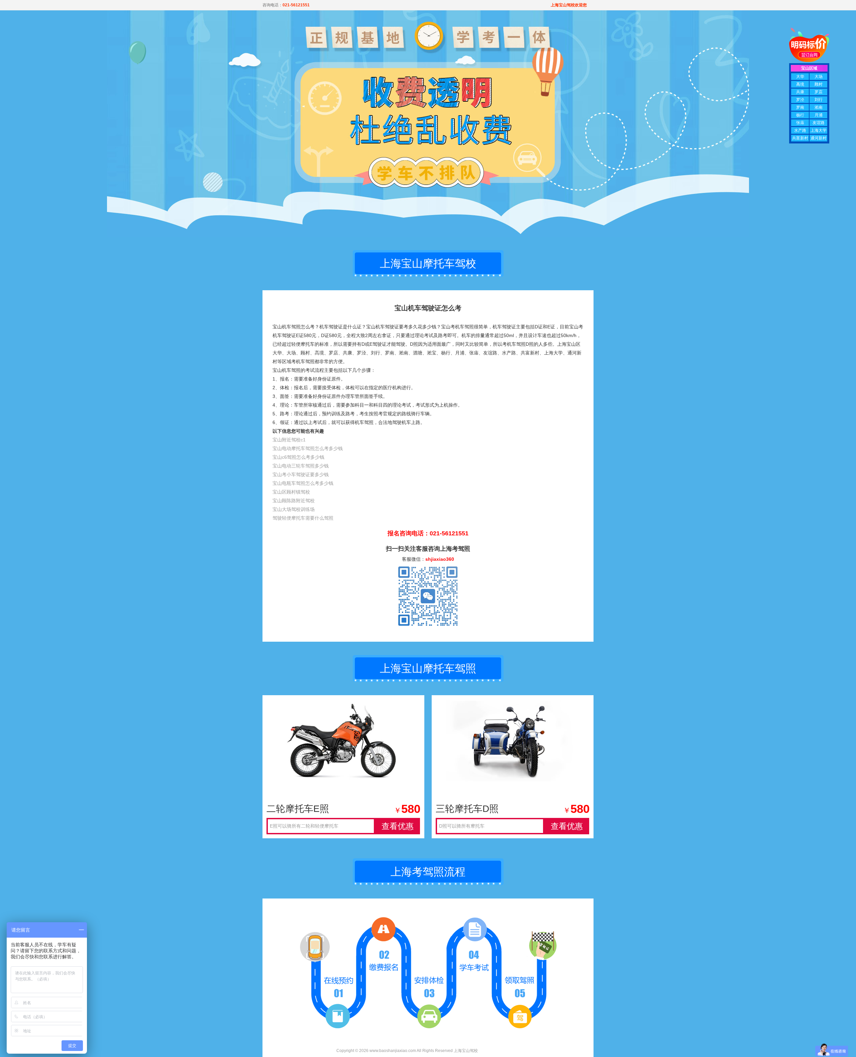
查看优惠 (398, 826)
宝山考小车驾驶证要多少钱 (301, 474)
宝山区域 (809, 68)
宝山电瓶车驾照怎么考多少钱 (303, 483)
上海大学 (819, 130)
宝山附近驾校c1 (289, 439)
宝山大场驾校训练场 (294, 509)
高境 (800, 84)
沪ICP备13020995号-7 (499, 1050)
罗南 (800, 107)
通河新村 (819, 138)
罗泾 (800, 99)
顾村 (819, 84)
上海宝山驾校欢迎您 (569, 5)
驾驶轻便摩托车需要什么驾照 (303, 518)
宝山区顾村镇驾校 (291, 492)
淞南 (819, 107)
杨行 (800, 115)
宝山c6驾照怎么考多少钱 (298, 457)
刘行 (819, 99)
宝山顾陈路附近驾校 (294, 500)
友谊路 (819, 122)
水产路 (800, 130)
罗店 (819, 92)
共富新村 (800, 138)
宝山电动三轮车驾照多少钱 (301, 465)
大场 (819, 76)
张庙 (800, 122)
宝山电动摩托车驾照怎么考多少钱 (308, 448)
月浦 (819, 115)
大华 (800, 76)
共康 (800, 92)
